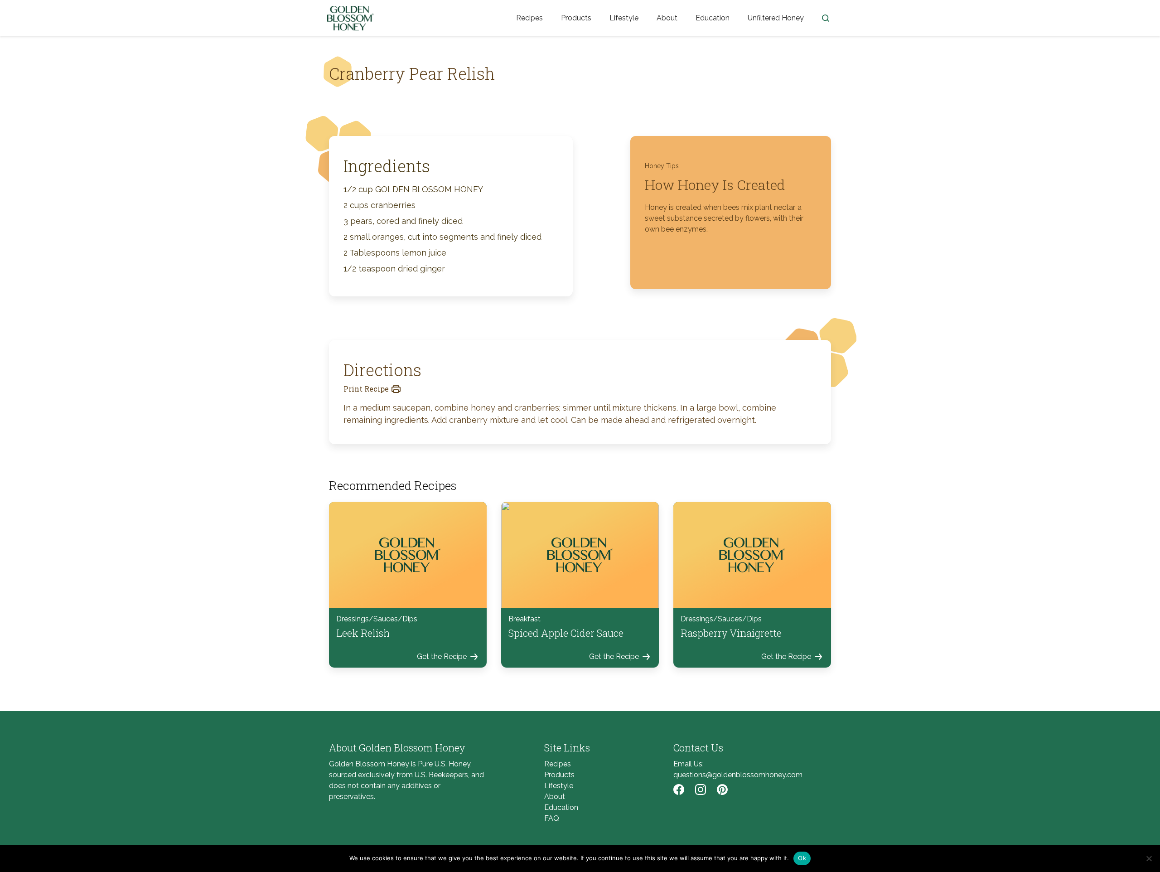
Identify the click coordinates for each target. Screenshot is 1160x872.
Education (713, 18)
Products (576, 18)
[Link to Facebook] (678, 789)
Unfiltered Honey (776, 18)
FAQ (551, 818)
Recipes (529, 18)
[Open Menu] (825, 18)
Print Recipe (366, 388)
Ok (802, 858)
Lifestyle (623, 18)
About (667, 18)
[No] (1148, 858)
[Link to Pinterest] (722, 789)
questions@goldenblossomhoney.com (737, 774)
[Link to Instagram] (700, 789)
